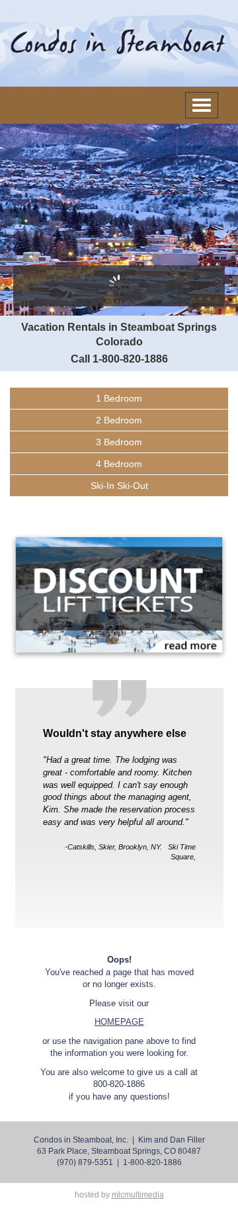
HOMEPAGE (119, 1022)
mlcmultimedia (138, 1194)
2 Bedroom (119, 420)
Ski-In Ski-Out (119, 485)
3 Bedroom (119, 442)
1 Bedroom (119, 398)
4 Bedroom (119, 463)
